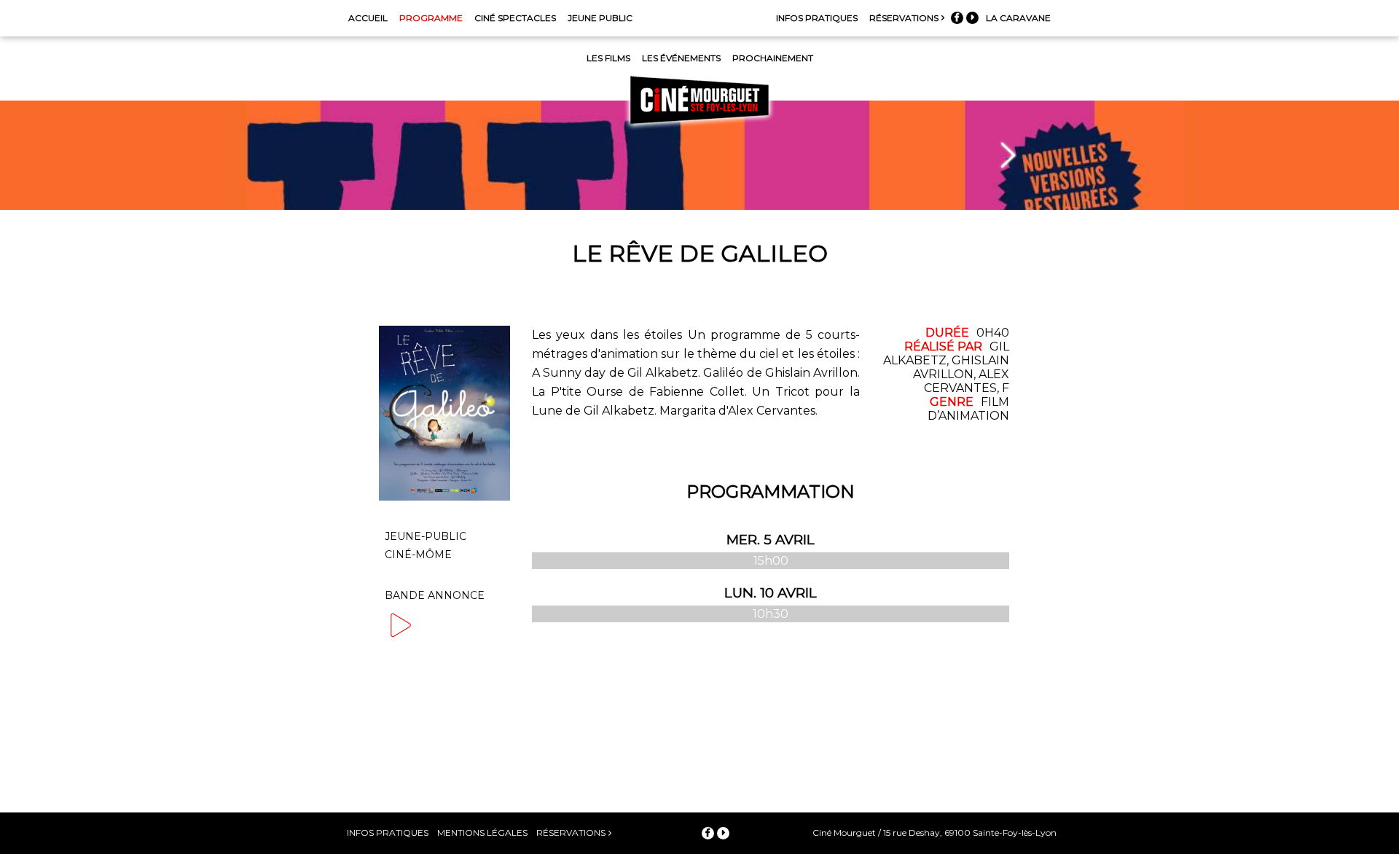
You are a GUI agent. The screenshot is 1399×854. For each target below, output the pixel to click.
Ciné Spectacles (515, 17)
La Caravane (1018, 17)
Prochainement (772, 57)
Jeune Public (600, 17)
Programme (431, 17)
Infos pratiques (817, 17)
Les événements (681, 57)
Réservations (903, 17)
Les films (608, 57)
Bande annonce (435, 595)
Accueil (368, 17)
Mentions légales (482, 832)
